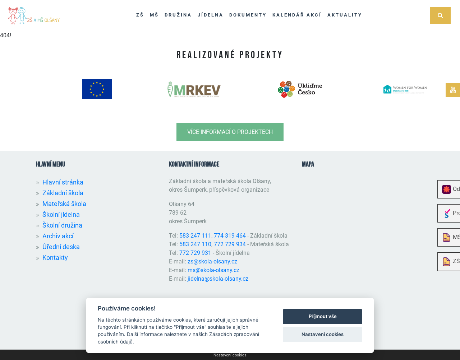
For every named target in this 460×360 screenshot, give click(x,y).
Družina (178, 15)
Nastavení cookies (230, 355)
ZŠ (140, 15)
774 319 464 (230, 235)
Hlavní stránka (62, 182)
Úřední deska (61, 247)
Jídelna (211, 15)
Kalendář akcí (297, 15)
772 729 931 (195, 252)
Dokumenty (248, 15)
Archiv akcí (57, 236)
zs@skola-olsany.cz (212, 261)
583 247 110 (195, 244)
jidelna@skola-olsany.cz (218, 278)
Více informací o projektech (230, 131)
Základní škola (62, 193)
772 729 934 (230, 244)
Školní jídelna (61, 214)
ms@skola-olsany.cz (213, 270)
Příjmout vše (323, 316)
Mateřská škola (64, 203)
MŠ (154, 15)
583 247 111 (195, 235)
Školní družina (62, 225)
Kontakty (55, 257)
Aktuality (344, 15)
